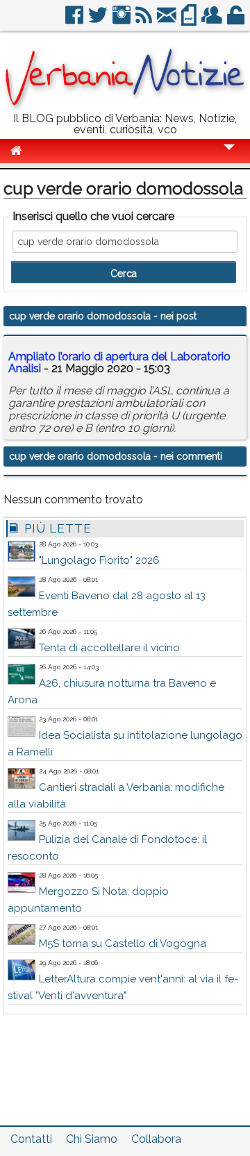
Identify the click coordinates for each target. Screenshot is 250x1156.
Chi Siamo (91, 1139)
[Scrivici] (167, 20)
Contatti (31, 1139)
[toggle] (229, 156)
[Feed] (144, 20)
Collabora (156, 1139)
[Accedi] (237, 20)
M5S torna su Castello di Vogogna (122, 943)
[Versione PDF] (190, 20)
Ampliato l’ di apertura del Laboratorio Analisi (119, 363)
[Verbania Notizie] (125, 107)
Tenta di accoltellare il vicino (109, 648)
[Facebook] (75, 20)
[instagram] (122, 20)
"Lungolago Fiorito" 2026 (99, 560)
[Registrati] (212, 20)
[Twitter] (99, 20)
